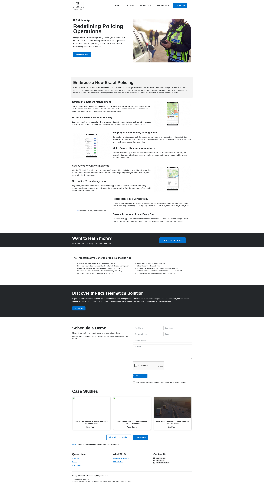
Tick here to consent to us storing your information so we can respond (161, 382)
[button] (190, 5)
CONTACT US (180, 5)
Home (74, 444)
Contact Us (75, 458)
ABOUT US (130, 5)
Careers (74, 462)
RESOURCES (162, 5)
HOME (117, 5)
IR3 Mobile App (118, 462)
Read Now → (91, 427)
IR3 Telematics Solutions (121, 458)
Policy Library (76, 465)
